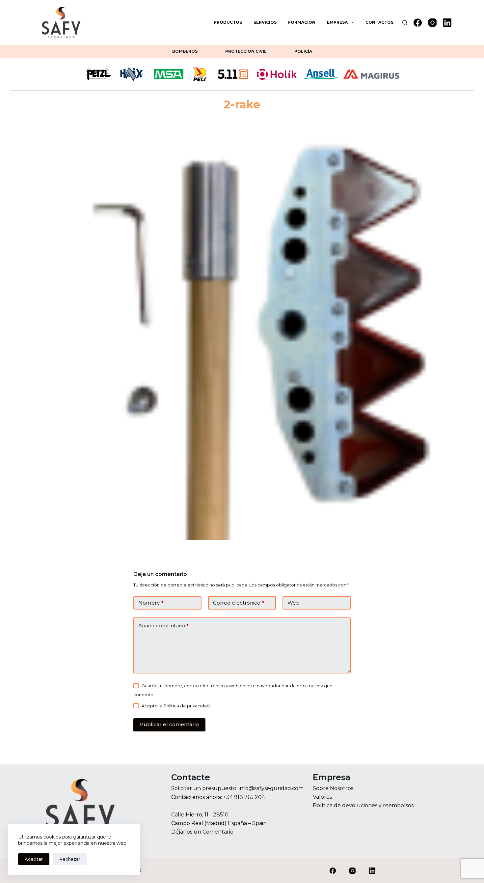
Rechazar (69, 859)
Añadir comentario (163, 625)
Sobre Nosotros (333, 788)
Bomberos (185, 51)
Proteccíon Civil (246, 51)
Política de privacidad (186, 705)
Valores (322, 797)
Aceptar (34, 859)
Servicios (265, 22)
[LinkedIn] (447, 22)
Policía (303, 51)
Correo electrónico (238, 603)
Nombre (151, 603)
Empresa (337, 22)
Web (293, 603)
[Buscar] (404, 22)
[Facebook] (418, 22)
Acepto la (176, 705)
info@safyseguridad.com (271, 788)
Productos (228, 22)
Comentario (217, 832)
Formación (301, 22)
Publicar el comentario (169, 724)
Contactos (379, 22)
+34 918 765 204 (244, 797)
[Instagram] (432, 22)
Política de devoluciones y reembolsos (363, 805)
